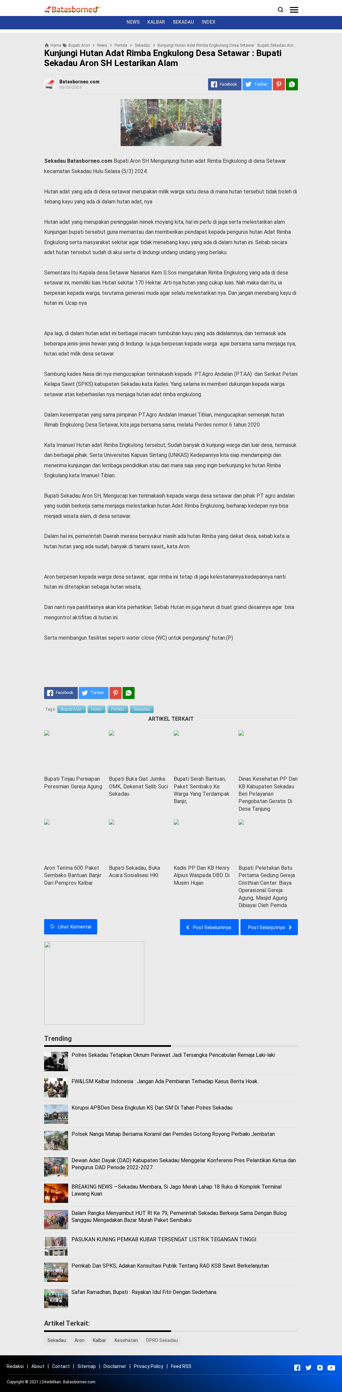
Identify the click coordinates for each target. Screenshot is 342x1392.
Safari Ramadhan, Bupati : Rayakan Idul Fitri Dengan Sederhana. (144, 1292)
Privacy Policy (148, 1366)
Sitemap (86, 1366)
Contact (61, 1366)
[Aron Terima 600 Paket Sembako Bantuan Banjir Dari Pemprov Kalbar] (74, 840)
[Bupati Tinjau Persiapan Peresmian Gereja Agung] (74, 751)
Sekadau (142, 709)
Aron (79, 1340)
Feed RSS (181, 1366)
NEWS (133, 22)
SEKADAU (183, 22)
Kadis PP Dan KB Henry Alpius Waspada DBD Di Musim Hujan (201, 875)
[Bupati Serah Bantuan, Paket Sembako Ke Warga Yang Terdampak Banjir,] (203, 751)
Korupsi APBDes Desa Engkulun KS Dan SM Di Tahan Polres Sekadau (151, 1108)
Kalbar (99, 1340)
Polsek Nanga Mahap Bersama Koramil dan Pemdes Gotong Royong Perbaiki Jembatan (173, 1134)
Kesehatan (126, 1340)
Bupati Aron (71, 709)
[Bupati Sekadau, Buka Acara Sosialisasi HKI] (138, 840)
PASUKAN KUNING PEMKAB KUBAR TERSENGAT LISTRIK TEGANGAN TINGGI (163, 1239)
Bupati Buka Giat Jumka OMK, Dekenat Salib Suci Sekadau (138, 786)
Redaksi (15, 1366)
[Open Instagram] (320, 1368)
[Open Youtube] (331, 1368)
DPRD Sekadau (162, 1340)
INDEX (208, 22)
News (96, 709)
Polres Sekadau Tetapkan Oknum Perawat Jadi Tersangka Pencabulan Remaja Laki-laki (173, 1055)
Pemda (117, 709)
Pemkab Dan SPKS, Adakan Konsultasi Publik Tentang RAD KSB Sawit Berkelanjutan (170, 1266)
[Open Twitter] (309, 1368)
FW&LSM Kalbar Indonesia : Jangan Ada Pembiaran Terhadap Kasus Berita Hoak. (165, 1081)
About (37, 1366)
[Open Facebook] (297, 1368)
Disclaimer (115, 1366)
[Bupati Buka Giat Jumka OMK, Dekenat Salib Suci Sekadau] (138, 751)
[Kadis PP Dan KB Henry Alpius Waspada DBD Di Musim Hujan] (203, 840)
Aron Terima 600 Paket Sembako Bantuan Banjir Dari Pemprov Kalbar (73, 875)
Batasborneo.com (79, 1382)
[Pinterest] (279, 84)
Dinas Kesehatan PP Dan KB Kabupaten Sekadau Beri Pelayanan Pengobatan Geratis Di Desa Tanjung (268, 794)
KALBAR (156, 22)
